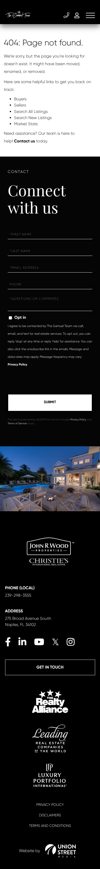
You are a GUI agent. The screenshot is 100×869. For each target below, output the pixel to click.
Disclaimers (50, 815)
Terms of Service (17, 423)
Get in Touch (50, 667)
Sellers (20, 105)
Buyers (20, 98)
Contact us (24, 141)
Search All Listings (31, 111)
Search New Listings (33, 117)
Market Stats (26, 123)
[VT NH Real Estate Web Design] (60, 850)
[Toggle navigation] (90, 15)
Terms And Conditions (50, 826)
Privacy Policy (17, 364)
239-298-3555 (67, 15)
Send (50, 402)
